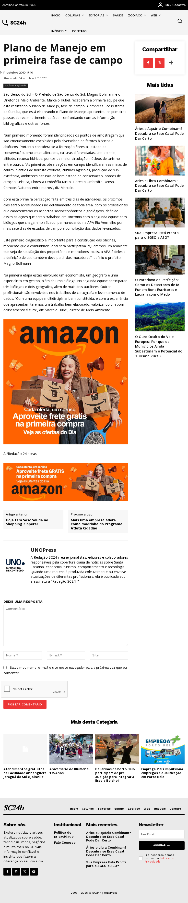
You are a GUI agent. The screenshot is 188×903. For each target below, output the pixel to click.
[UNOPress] (15, 565)
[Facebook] (148, 63)
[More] (171, 63)
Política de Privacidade (159, 860)
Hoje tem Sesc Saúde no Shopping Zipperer (27, 522)
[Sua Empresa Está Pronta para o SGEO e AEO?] (160, 212)
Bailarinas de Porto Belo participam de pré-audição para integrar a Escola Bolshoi (115, 775)
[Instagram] (16, 872)
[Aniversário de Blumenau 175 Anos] (71, 749)
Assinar (159, 845)
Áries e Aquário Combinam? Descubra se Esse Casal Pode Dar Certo (159, 133)
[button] (180, 21)
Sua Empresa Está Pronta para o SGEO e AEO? (157, 235)
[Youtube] (34, 872)
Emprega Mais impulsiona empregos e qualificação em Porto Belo (162, 773)
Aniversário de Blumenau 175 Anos (70, 771)
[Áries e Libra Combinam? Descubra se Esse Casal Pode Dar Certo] (160, 160)
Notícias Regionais (15, 85)
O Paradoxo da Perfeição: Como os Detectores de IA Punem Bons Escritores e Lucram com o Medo (157, 287)
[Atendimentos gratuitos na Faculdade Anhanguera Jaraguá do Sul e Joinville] (25, 749)
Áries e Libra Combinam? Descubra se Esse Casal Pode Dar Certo (159, 185)
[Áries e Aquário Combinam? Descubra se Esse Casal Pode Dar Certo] (160, 108)
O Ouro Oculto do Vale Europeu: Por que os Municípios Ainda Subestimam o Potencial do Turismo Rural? (158, 346)
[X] (159, 63)
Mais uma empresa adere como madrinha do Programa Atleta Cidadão (96, 524)
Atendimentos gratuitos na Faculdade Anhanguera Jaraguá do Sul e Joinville (25, 773)
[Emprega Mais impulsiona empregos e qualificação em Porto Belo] (163, 749)
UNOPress (43, 550)
